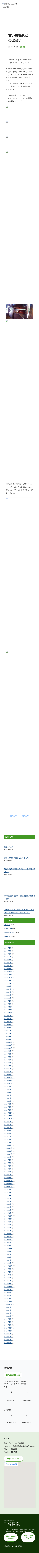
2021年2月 (8, 1142)
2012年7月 (8, 1339)
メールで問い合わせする (28, 1537)
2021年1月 (8, 1145)
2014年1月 (8, 1298)
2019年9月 (8, 1189)
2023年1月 (8, 1074)
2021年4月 (8, 1136)
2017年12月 (8, 1248)
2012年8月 (8, 1336)
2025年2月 (8, 1001)
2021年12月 (8, 1113)
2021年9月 (8, 1121)
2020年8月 (8, 1160)
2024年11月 (8, 1010)
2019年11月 (8, 1183)
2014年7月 (8, 1292)
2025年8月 (8, 983)
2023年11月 (8, 1045)
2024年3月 (8, 1033)
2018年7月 (8, 1228)
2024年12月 (8, 1007)
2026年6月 (8, 954)
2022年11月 (8, 1080)
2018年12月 (8, 1216)
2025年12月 (8, 971)
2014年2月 (8, 1295)
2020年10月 (8, 1154)
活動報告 (22, 47)
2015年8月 (8, 1278)
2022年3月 (8, 1104)
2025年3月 (8, 998)
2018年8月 (8, 1225)
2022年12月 (8, 1077)
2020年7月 (8, 1163)
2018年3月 (8, 1239)
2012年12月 (8, 1328)
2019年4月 (8, 1204)
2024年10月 (8, 1013)
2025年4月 (8, 995)
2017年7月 (8, 1257)
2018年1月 (8, 1245)
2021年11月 (8, 1116)
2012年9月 (8, 1334)
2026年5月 (8, 957)
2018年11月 (8, 1219)
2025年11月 (8, 974)
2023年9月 (8, 1051)
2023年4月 (8, 1066)
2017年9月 (8, 1251)
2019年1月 (8, 1213)
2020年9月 (8, 1157)
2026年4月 (8, 959)
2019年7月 (8, 1195)
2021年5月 (8, 1133)
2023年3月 (8, 1069)
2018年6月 (8, 1231)
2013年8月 (8, 1310)
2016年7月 (8, 1269)
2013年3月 (8, 1319)
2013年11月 (8, 1301)
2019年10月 (8, 1186)
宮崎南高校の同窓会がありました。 (17, 858)
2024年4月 (8, 1030)
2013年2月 (8, 1322)
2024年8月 (8, 1018)
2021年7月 (8, 1127)
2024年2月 (8, 1036)
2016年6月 (8, 1272)
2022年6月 (8, 1095)
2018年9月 (8, 1222)
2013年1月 (8, 1325)
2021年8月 (8, 1124)
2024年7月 (8, 1021)
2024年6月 (8, 1024)
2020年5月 (8, 1169)
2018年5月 (8, 1233)
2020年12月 (8, 1148)
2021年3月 (8, 1139)
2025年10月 (8, 977)
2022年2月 (8, 1107)
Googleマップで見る (13, 1458)
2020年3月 (8, 1172)
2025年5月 (8, 992)
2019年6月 (8, 1198)
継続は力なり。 (9, 847)
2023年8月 (8, 1054)
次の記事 (25, 816)
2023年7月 (8, 1057)
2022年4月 (8, 1101)
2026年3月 (8, 962)
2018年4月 (8, 1236)
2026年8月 (8, 948)
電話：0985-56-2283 (13, 1375)
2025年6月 (8, 989)
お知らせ (7, 924)
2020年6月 (8, 1166)
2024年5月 (8, 1027)
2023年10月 (8, 1048)
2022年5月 (8, 1098)
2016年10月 (8, 1266)
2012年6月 (8, 1342)
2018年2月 (8, 1242)
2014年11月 (8, 1286)
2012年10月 (8, 1331)
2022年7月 (8, 1092)
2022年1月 (8, 1110)
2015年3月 (8, 1281)
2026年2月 (8, 965)
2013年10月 (8, 1304)
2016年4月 (8, 1275)
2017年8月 (8, 1254)
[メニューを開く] (35, 5)
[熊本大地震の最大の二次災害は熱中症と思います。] (19, 884)
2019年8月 (8, 1192)
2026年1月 (8, 968)
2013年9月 (8, 1307)
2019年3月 (8, 1207)
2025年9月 (8, 980)
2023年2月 (8, 1071)
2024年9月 (8, 1015)
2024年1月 (8, 1039)
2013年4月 (8, 1316)
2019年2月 (8, 1210)
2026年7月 (8, 951)
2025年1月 (8, 1004)
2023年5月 (8, 1063)
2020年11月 (8, 1151)
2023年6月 (8, 1060)
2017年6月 (8, 1260)
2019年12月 (8, 1180)
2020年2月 (8, 1174)
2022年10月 (8, 1083)
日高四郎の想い (9, 932)
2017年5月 (8, 1263)
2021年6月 (8, 1130)
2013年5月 (8, 1313)
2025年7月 (8, 986)
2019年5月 (8, 1201)
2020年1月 (8, 1177)
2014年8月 (8, 1289)
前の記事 (13, 816)
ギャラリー (8, 928)
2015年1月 (8, 1283)
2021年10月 (8, 1119)
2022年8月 (8, 1089)
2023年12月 (8, 1042)
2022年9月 (8, 1086)
